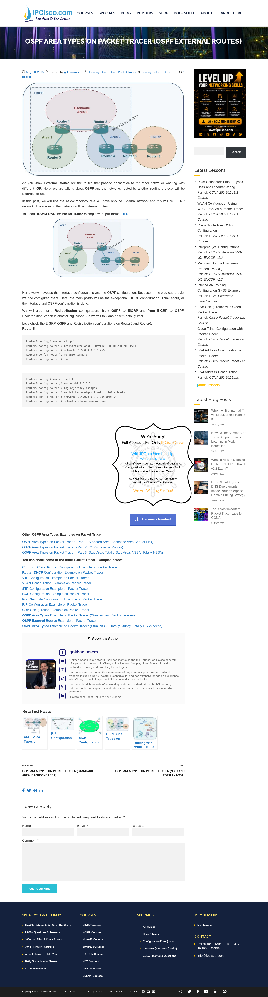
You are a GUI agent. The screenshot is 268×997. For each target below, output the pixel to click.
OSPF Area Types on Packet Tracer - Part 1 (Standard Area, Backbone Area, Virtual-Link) (87, 542)
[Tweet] (29, 790)
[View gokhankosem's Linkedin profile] (62, 696)
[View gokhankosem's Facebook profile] (62, 652)
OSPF (169, 72)
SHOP (163, 13)
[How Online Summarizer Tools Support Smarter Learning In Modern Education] (201, 438)
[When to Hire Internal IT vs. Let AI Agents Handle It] (201, 415)
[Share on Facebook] (24, 790)
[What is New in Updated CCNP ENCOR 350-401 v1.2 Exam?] (201, 465)
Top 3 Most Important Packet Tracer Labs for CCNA (226, 513)
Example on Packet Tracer (59, 621)
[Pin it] (35, 790)
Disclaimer (71, 991)
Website (138, 826)
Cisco (104, 72)
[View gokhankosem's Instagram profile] (62, 670)
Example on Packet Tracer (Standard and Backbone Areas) (79, 615)
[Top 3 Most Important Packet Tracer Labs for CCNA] (201, 514)
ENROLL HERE (230, 13)
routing (26, 76)
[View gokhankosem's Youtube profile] (62, 661)
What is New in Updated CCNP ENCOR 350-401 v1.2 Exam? (228, 464)
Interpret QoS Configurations (218, 247)
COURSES (85, 13)
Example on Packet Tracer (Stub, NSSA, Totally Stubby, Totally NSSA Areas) (92, 626)
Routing (94, 72)
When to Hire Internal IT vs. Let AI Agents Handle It (228, 415)
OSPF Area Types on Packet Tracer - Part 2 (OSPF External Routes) (72, 547)
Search (236, 152)
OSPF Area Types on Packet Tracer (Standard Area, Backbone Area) (57, 773)
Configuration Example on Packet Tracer (70, 567)
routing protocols (153, 72)
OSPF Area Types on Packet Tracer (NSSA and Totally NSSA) (150, 773)
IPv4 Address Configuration (217, 372)
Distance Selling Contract (122, 991)
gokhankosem (73, 72)
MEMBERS (144, 13)
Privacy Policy (94, 991)
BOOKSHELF (184, 13)
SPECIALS (107, 13)
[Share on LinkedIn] (41, 790)
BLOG (126, 13)
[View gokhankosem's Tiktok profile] (62, 679)
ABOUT (207, 13)
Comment (30, 840)
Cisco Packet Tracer (123, 72)
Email (82, 826)
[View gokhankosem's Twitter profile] (62, 687)
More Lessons (209, 385)
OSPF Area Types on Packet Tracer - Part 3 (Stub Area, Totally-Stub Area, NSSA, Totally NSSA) (92, 552)
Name (27, 826)
